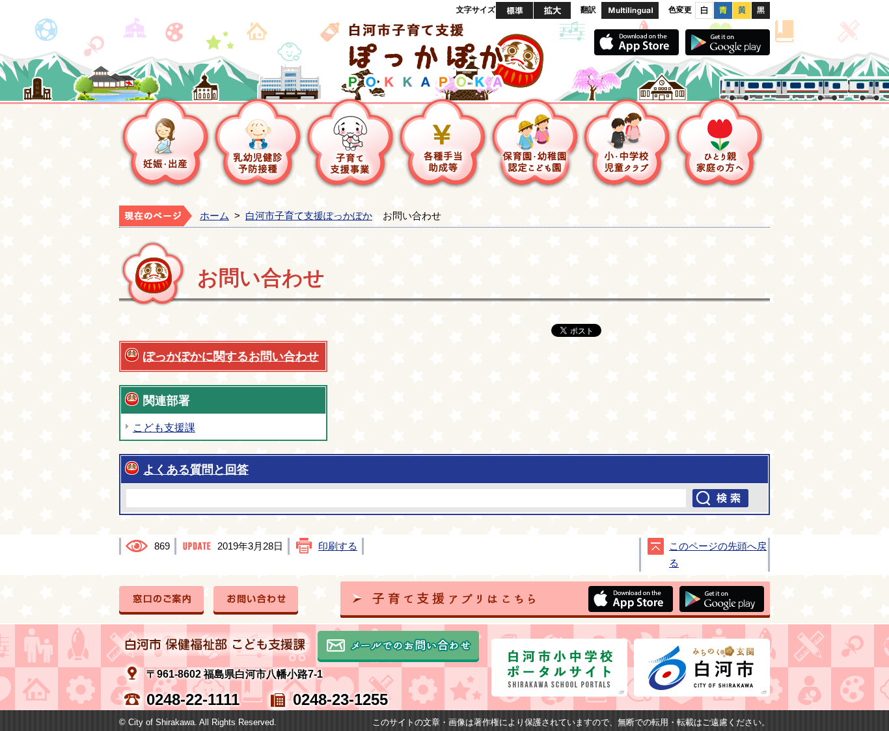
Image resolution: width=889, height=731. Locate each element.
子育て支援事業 (350, 142)
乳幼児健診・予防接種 (258, 142)
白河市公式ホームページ (702, 668)
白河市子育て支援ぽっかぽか (308, 216)
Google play (727, 42)
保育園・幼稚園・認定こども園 (535, 142)
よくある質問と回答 (196, 469)
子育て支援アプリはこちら (555, 599)
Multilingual (630, 10)
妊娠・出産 (165, 142)
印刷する (337, 546)
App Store (636, 42)
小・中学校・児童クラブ (627, 142)
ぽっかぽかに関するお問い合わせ (231, 356)
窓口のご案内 (161, 600)
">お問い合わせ (255, 600)
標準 (514, 10)
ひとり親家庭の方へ (720, 142)
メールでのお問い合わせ (398, 646)
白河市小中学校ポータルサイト (559, 668)
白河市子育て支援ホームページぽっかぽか (444, 55)
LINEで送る (725, 331)
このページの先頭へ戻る (718, 554)
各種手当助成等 (442, 142)
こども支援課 (164, 427)
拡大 (552, 10)
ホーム (214, 216)
